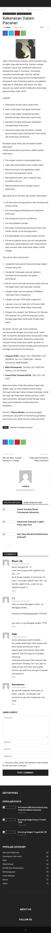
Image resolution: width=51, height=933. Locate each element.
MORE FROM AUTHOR (33, 503)
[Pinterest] (17, 33)
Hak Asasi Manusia (17, 10)
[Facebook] (5, 33)
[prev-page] (4, 546)
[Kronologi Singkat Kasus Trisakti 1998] (9, 822)
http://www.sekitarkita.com (25, 490)
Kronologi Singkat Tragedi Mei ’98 (32, 832)
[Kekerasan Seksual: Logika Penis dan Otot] (9, 524)
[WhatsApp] (23, 33)
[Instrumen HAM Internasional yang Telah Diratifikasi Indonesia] (9, 810)
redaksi (7, 27)
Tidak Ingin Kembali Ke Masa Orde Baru (38, 459)
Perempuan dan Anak (34, 10)
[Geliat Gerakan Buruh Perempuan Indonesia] (9, 512)
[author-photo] (25, 483)
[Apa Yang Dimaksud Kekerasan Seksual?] (9, 537)
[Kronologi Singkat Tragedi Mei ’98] (9, 835)
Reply (14, 591)
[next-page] (8, 546)
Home (5, 10)
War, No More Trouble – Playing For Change (13, 459)
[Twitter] (11, 33)
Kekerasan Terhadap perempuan (21, 427)
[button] (4, 3)
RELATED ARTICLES (12, 503)
